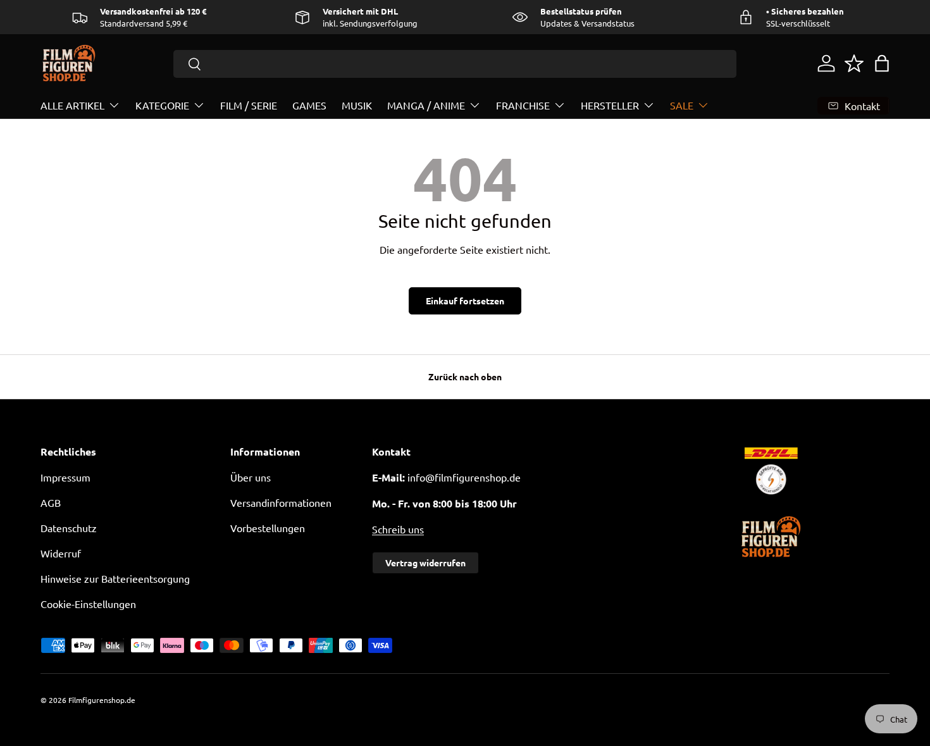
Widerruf (60, 553)
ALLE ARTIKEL (72, 105)
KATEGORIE (162, 105)
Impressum (65, 477)
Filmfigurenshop (96, 700)
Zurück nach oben (465, 376)
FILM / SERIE (248, 105)
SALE (681, 105)
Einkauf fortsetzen (465, 300)
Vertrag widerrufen (425, 562)
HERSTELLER (610, 105)
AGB (50, 502)
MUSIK (357, 105)
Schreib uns (398, 529)
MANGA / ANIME (426, 105)
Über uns (250, 477)
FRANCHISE (523, 105)
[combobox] (455, 64)
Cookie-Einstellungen (88, 603)
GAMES (309, 105)
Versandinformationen (281, 502)
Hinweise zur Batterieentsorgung (115, 578)
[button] (882, 63)
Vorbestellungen (267, 527)
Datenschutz (68, 527)
